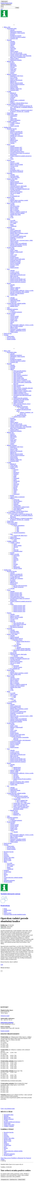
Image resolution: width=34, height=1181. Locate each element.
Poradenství (13, 256)
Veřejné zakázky (14, 51)
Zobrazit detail (21, 1179)
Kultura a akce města (9, 857)
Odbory (12, 45)
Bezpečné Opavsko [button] (12, 128)
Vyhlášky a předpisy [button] (12, 121)
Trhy (5, 876)
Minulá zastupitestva (15, 120)
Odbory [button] (12, 369)
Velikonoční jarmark (15, 300)
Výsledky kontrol (24, 408)
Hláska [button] (12, 698)
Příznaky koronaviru (18, 587)
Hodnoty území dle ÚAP (22, 797)
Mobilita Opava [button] (14, 810)
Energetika (6, 856)
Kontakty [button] (6, 335)
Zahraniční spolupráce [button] (12, 309)
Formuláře (12, 43)
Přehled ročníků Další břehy (23, 648)
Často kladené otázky (18, 508)
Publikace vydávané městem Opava (19, 103)
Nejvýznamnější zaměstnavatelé (18, 236)
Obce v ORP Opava (21, 801)
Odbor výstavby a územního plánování (23, 388)
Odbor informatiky (18, 376)
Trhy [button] (8, 296)
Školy (11, 286)
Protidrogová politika (15, 262)
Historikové (16, 472)
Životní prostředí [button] (11, 313)
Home (2, 1158)
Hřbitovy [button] (12, 498)
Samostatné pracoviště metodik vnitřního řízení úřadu (21, 400)
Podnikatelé (16, 478)
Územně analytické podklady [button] (20, 796)
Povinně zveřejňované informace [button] (15, 104)
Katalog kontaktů (11, 339)
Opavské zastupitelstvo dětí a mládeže (19, 292)
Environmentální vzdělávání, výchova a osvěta (21, 290)
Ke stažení (12, 137)
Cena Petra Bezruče (15, 190)
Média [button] (8, 219)
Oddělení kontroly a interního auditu (22, 391)
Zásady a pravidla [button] (14, 554)
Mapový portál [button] (10, 203)
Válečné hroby (17, 505)
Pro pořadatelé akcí (15, 196)
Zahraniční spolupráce (9, 880)
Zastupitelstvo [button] (13, 524)
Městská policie (14, 140)
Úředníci (15, 489)
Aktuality (12, 30)
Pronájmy (15, 558)
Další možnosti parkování (19, 624)
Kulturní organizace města (16, 187)
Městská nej (13, 93)
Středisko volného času (16, 88)
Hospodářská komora (15, 231)
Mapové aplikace (14, 207)
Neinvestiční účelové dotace (17, 151)
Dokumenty (16, 813)
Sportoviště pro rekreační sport (17, 274)
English (3, 3)
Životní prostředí (8, 881)
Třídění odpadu (14, 332)
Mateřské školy (17, 767)
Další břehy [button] (16, 645)
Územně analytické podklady (17, 213)
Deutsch (7, 3)
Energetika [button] (9, 173)
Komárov (12, 63)
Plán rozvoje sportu (15, 277)
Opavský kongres (17, 667)
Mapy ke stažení (14, 209)
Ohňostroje (13, 138)
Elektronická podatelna (16, 60)
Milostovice (13, 64)
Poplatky (12, 124)
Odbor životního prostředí (19, 389)
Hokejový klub (14, 78)
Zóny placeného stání (18, 623)
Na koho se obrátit (14, 234)
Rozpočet (12, 34)
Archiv (12, 158)
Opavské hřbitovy (17, 501)
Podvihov (12, 67)
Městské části (7, 1117)
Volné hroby (16, 502)
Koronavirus (13, 141)
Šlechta (15, 488)
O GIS (11, 217)
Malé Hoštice (13, 65)
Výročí (12, 194)
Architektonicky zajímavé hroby (21, 507)
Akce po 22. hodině (15, 193)
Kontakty (12, 47)
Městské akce (13, 184)
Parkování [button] (12, 621)
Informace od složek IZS (16, 131)
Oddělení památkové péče (19, 392)
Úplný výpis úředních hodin (8, 1108)
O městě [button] (9, 91)
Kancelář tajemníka (18, 372)
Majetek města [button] (10, 197)
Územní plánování (14, 305)
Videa (11, 216)
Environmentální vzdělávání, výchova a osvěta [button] (21, 773)
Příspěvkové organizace (16, 31)
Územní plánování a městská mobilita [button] (16, 303)
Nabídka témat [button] (7, 127)
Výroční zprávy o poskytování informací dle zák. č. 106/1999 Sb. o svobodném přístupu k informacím (21, 107)
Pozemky (15, 564)
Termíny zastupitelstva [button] (18, 525)
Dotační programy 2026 (16, 148)
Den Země (16, 776)
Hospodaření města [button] (12, 28)
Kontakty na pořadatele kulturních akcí (19, 189)
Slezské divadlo (14, 87)
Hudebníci (16, 474)
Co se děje (12, 220)
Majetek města (7, 859)
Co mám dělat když (15, 134)
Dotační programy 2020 (19, 605)
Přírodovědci (16, 481)
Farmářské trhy (14, 299)
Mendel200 (16, 665)
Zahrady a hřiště (14, 289)
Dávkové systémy (14, 264)
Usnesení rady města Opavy (20, 535)
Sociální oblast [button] (10, 247)
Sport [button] (8, 269)
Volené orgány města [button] (12, 114)
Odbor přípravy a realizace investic (22, 381)
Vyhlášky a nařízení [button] (15, 542)
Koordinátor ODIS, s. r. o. (16, 170)
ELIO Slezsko (13, 77)
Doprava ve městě (14, 163)
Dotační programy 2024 (19, 611)
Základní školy (17, 769)
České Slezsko (13, 94)
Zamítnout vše (13, 1179)
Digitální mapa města (15, 214)
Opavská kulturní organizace (17, 84)
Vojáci (14, 492)
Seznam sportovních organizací (18, 282)
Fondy (15, 565)
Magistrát (6, 1116)
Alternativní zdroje (14, 177)
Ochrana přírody (14, 317)
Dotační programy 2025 (16, 150)
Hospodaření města (8, 1114)
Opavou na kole (14, 166)
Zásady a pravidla (14, 126)
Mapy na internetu (14, 210)
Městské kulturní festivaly (16, 183)
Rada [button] (11, 534)
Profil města (13, 239)
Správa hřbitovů (17, 509)
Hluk (11, 323)
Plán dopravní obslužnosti (16, 171)
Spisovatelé (16, 484)
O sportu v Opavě (14, 272)
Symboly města (14, 95)
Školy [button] (11, 766)
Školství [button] (9, 283)
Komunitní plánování (15, 260)
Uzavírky (12, 167)
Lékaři (15, 475)
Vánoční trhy (13, 302)
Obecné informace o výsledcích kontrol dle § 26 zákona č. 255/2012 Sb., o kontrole (21, 110)
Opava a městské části (21, 800)
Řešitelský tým (17, 814)
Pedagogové (16, 494)
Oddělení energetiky (18, 402)
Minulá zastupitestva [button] (15, 538)
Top (25, 1158)
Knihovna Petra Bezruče (16, 80)
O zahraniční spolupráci (16, 312)
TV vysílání (13, 223)
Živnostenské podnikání (16, 246)
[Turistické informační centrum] (4, 16)
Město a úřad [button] (7, 27)
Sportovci (15, 485)
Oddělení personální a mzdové (20, 393)
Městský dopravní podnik (16, 83)
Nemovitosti (16, 555)
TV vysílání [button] (13, 696)
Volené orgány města (9, 1124)
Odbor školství (17, 386)
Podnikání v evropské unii (16, 237)
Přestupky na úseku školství (17, 293)
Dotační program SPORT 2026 (18, 280)
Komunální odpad (17, 551)
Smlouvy (12, 50)
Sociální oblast (7, 871)
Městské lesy (13, 81)
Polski (10, 3)
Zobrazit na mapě (5, 1015)
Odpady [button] (12, 830)
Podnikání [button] (9, 227)
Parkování (12, 168)
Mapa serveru (7, 1158)
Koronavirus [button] (13, 584)
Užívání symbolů (17, 568)
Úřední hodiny (10, 336)
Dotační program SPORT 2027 (18, 279)
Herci (14, 471)
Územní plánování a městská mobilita (13, 877)
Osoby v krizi (13, 254)
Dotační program (14, 267)
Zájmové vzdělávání (15, 287)
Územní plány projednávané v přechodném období (20, 808)
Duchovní (15, 469)
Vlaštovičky (13, 70)
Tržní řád (15, 547)
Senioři (12, 253)
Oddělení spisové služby (19, 416)
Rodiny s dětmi (14, 250)
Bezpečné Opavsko (9, 851)
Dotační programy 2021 (19, 607)
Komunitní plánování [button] (15, 736)
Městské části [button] (10, 61)
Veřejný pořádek (17, 545)
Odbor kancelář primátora (19, 371)
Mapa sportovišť (14, 276)
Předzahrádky (16, 567)
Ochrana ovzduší (14, 316)
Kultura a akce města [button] (12, 179)
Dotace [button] (9, 144)
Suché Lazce (13, 68)
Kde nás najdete (11, 337)
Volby (5, 879)
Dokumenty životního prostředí (18, 329)
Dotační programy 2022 (19, 608)
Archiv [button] (12, 604)
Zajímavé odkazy (14, 58)
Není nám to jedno (14, 206)
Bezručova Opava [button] (17, 640)
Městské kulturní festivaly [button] (16, 638)
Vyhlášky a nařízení (15, 123)
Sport (5, 873)
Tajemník (12, 44)
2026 (17, 531)
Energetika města (14, 176)
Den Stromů (16, 777)
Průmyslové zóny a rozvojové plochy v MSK (21, 240)
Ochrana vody (13, 319)
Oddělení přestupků (21, 415)
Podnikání (6, 870)
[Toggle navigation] (14, 348)
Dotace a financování (15, 230)
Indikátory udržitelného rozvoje (18, 330)
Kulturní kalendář (14, 181)
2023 (17, 527)
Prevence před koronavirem (20, 585)
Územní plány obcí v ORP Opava (21, 803)
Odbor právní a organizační (20, 379)
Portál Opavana (8, 333)
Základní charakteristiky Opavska (18, 244)
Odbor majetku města (15, 201)
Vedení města (13, 118)
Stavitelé (15, 486)
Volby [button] (8, 307)
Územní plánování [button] (14, 794)
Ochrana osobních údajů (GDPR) (18, 54)
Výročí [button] (12, 664)
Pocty (14, 562)
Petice (14, 561)
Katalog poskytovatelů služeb (17, 259)
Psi (14, 548)
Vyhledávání (13, 226)
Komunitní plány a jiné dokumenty (22, 740)
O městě (6, 1120)
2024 (17, 528)
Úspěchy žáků (13, 294)
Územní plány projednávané (20, 804)
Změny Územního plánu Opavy (21, 806)
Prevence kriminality (15, 263)
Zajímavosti (16, 499)
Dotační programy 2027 (16, 147)
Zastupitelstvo (13, 116)
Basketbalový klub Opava (16, 75)
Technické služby (14, 90)
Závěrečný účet (14, 38)
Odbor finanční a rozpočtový (20, 375)
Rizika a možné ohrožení (16, 133)
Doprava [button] (9, 160)
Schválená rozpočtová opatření (17, 37)
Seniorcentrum (13, 85)
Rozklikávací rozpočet (15, 35)
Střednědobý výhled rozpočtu (17, 32)
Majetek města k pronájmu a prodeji (19, 200)
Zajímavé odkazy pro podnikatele (18, 243)
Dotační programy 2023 (19, 610)
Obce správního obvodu (16, 53)
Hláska (12, 224)
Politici (15, 479)
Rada (11, 117)
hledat (2, 6)
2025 (17, 529)
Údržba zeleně (13, 320)
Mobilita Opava (14, 306)
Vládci (15, 491)
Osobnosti (12, 97)
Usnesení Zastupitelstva (19, 532)
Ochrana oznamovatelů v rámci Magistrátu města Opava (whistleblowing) (20, 56)
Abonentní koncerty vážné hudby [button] (18, 654)
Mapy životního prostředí (16, 326)
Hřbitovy (12, 101)
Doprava (6, 854)
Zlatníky (12, 73)
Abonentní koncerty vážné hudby (18, 186)
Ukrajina (12, 143)
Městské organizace (9, 1119)
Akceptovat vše (4, 1179)
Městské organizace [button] (12, 74)
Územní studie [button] (16, 799)
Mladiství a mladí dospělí (16, 252)
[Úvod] (7, 24)
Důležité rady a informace (16, 136)
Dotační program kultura (16, 191)
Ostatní (15, 544)
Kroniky (12, 98)
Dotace (15, 557)
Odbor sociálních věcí (18, 385)
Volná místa (13, 48)
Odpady (12, 322)
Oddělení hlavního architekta (20, 398)
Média (5, 861)
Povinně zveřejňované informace (12, 1122)
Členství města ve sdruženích (17, 100)
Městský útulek (14, 327)
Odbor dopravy (17, 373)
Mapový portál (7, 860)
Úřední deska (10, 113)
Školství (6, 874)
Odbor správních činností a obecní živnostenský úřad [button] (21, 404)
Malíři (14, 476)
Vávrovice (12, 71)
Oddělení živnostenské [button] (22, 406)
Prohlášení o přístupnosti (17, 1158)
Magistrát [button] (9, 40)
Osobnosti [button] (12, 468)
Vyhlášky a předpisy (9, 1126)
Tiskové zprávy (14, 221)
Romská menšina (14, 257)
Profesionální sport (14, 273)
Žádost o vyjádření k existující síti (18, 211)
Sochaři (15, 482)
